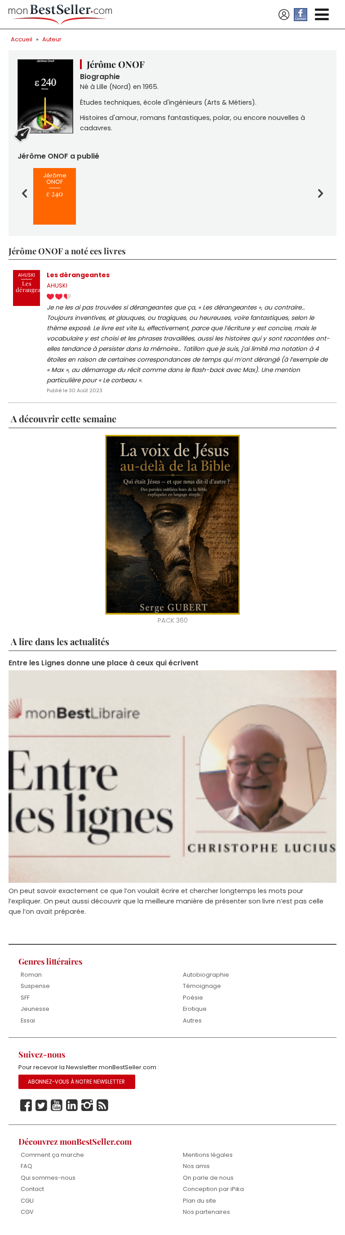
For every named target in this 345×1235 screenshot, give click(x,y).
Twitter (41, 1105)
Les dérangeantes (78, 274)
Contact (32, 1189)
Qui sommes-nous (48, 1177)
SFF (25, 997)
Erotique (195, 1009)
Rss (102, 1105)
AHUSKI (57, 285)
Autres (192, 1020)
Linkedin (72, 1105)
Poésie (193, 997)
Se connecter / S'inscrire (284, 15)
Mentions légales (208, 1155)
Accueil (21, 39)
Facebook (26, 1105)
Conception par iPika (213, 1189)
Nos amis (196, 1166)
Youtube (56, 1105)
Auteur (52, 39)
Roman (31, 974)
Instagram (87, 1105)
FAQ (26, 1166)
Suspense (35, 986)
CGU (27, 1200)
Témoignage (202, 986)
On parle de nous (208, 1177)
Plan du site (199, 1200)
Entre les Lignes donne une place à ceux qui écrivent (104, 663)
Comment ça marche (52, 1155)
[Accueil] (60, 14)
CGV (27, 1212)
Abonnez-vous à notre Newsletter (76, 1081)
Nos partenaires (206, 1212)
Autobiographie (206, 974)
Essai (28, 1020)
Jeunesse (35, 1009)
